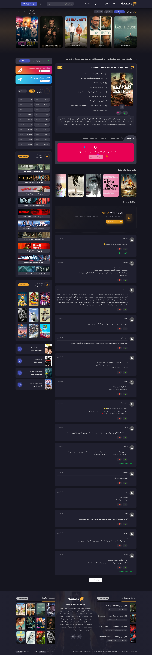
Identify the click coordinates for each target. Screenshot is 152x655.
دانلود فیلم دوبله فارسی (116, 59)
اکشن (25, 100)
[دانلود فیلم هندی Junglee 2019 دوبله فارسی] (128, 185)
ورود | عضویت (30, 4)
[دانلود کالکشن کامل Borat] (45, 315)
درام (42, 120)
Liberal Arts (100, 45)
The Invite (125, 45)
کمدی (42, 134)
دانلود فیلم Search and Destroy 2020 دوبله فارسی (110, 67)
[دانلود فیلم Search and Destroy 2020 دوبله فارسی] (122, 89)
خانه (114, 4)
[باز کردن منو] (17, 4)
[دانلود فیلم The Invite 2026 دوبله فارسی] (125, 32)
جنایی (25, 110)
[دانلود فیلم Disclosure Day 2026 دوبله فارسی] (30, 637)
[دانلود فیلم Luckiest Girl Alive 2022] (93, 185)
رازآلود (25, 120)
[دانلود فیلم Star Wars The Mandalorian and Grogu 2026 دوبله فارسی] (41, 637)
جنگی (42, 115)
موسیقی (25, 139)
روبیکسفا (130, 59)
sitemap (42, 652)
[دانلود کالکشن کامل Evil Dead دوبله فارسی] (22, 315)
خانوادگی (25, 115)
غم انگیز (42, 129)
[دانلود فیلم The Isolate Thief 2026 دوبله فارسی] (76, 32)
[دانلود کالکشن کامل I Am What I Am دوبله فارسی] (22, 331)
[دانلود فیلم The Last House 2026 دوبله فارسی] (41, 609)
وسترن (25, 144)
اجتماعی (42, 100)
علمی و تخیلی (25, 125)
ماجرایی (25, 134)
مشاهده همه (22, 12)
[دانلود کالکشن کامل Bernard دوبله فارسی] (34, 315)
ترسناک (42, 110)
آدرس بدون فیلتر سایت (34, 61)
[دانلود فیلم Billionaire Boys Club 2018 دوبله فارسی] (51, 32)
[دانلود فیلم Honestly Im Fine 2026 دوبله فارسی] (20, 637)
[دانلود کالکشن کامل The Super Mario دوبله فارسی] (45, 331)
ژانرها (87, 4)
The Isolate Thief (76, 45)
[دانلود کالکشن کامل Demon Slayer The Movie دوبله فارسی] (45, 299)
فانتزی (25, 129)
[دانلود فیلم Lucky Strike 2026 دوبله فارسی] (51, 609)
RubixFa (19, 652)
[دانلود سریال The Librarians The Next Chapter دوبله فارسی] (116, 618)
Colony (27, 45)
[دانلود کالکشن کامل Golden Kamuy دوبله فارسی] (34, 331)
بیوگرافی (42, 105)
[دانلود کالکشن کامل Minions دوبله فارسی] (22, 299)
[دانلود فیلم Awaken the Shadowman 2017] (76, 185)
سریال (97, 4)
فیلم (106, 4)
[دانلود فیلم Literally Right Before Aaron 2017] (111, 185)
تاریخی (25, 105)
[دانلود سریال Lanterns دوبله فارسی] (116, 608)
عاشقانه (42, 125)
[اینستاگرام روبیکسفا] (79, 636)
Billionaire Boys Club (51, 45)
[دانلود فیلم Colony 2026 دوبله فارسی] (27, 32)
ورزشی (42, 144)
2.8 (61, 68)
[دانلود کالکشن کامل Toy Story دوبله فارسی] (34, 299)
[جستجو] (49, 4)
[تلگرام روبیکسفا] (73, 636)
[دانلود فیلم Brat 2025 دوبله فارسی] (20, 623)
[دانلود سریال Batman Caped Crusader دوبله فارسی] (116, 639)
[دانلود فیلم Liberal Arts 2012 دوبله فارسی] (100, 32)
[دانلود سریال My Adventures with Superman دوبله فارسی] (116, 628)
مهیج (42, 139)
